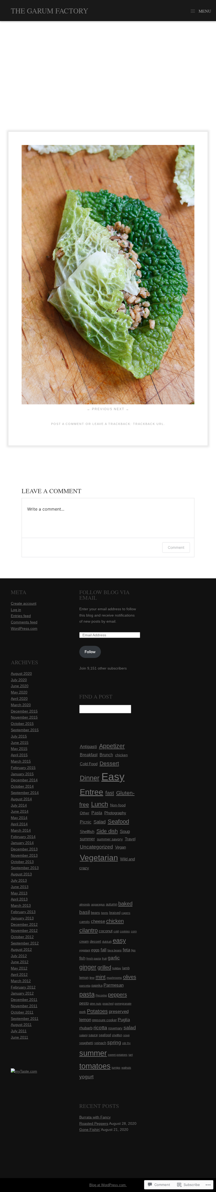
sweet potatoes (117, 1054)
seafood (105, 1035)
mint (101, 977)
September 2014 (25, 793)
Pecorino (101, 995)
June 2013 (19, 887)
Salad (100, 822)
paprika (96, 985)
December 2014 (24, 780)
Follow (90, 652)
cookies (125, 931)
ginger (87, 967)
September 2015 (25, 730)
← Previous (99, 409)
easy (119, 940)
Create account (23, 603)
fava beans (114, 950)
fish (82, 958)
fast (109, 793)
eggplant (84, 950)
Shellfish (87, 831)
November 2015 (24, 717)
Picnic (85, 822)
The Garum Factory (49, 11)
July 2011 (19, 1031)
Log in (16, 610)
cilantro (88, 930)
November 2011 (24, 1006)
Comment (176, 547)
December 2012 (24, 924)
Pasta (96, 813)
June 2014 (19, 811)
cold (116, 931)
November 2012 (24, 930)
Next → (121, 409)
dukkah (107, 941)
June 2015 (19, 742)
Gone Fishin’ (89, 1129)
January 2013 (22, 918)
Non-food (118, 805)
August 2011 (21, 1025)
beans (95, 913)
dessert (95, 941)
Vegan (120, 847)
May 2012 (19, 968)
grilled (104, 967)
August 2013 (21, 874)
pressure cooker (104, 1020)
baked (125, 904)
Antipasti (88, 746)
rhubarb (85, 1028)
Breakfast (88, 755)
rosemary (115, 1028)
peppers (117, 994)
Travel (130, 839)
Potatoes (97, 1011)
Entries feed (21, 616)
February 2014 (23, 837)
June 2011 (19, 1037)
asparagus (98, 904)
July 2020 (19, 680)
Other (84, 813)
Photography (115, 813)
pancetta (84, 985)
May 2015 (19, 749)
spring (114, 1042)
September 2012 (25, 943)
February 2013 (23, 912)
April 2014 (19, 824)
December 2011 (24, 999)
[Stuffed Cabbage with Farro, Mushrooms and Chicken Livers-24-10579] (108, 403)
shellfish (117, 1035)
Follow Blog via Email (104, 594)
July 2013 (19, 880)
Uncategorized (96, 847)
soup (126, 1035)
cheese (98, 921)
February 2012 (23, 987)
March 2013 (21, 905)
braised (114, 913)
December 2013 (24, 849)
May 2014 (19, 818)
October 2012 (22, 937)
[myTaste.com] (24, 1071)
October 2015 (22, 723)
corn (134, 931)
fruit (104, 958)
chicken (121, 755)
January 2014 (22, 843)
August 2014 (21, 799)
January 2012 (22, 993)
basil (84, 912)
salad (130, 1027)
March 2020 (21, 705)
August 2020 (21, 673)
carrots (84, 922)
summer (87, 839)
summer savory (110, 839)
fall (103, 949)
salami (83, 1035)
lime (92, 977)
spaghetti (86, 1043)
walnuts (126, 1067)
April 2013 (19, 899)
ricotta (100, 1027)
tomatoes (95, 1066)
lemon (84, 978)
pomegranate (123, 1003)
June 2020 (19, 686)
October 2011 (22, 1012)
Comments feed (24, 622)
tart (131, 1054)
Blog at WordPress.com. (108, 1185)
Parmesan (114, 985)
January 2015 (22, 774)
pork (82, 1012)
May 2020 (19, 692)
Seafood (118, 821)
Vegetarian (99, 857)
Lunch (99, 804)
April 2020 (19, 698)
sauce (93, 1035)
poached (108, 1003)
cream (84, 941)
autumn (111, 904)
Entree (91, 792)
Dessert (109, 763)
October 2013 (22, 862)
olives (129, 977)
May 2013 (19, 893)
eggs (95, 950)
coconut (105, 931)
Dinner (89, 778)
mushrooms (114, 977)
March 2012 (21, 981)
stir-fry (126, 1043)
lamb (126, 968)
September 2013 (25, 868)
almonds (84, 904)
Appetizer (112, 746)
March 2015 (21, 761)
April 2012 (19, 974)
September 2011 (24, 1018)
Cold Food (88, 764)
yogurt (86, 1076)
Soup (125, 831)
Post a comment (67, 423)
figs (133, 950)
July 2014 (19, 805)
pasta (87, 994)
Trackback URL (148, 423)
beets (104, 912)
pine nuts (95, 1003)
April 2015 (19, 755)
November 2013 (24, 855)
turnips (116, 1067)
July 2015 (19, 736)
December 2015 (24, 711)
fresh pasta (93, 958)
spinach (100, 1043)
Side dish (107, 831)
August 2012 (21, 949)
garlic (114, 958)
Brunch (106, 754)
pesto (84, 1003)
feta (126, 949)
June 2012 (19, 962)
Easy (113, 776)
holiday (116, 968)
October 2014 (22, 786)
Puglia (124, 1019)
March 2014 (21, 830)
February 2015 (23, 767)
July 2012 (19, 956)
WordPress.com (24, 628)
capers (125, 912)
